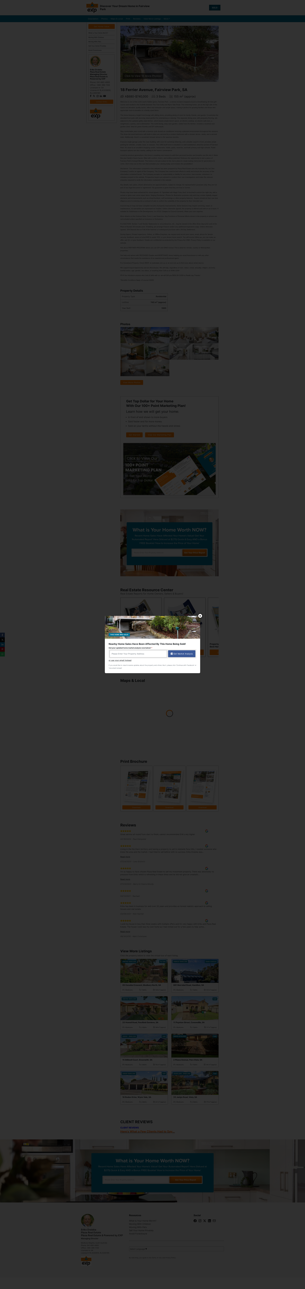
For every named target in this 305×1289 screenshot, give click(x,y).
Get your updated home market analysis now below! (130, 648)
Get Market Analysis (183, 654)
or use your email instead (120, 660)
